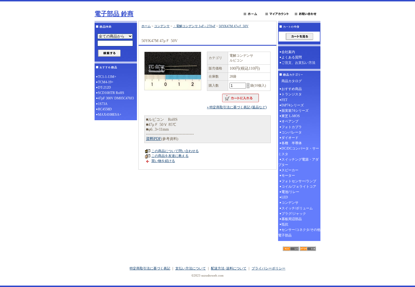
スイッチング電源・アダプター (298, 162)
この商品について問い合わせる (175, 151)
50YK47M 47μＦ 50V (233, 26)
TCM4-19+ (105, 82)
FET (284, 100)
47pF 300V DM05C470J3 (116, 98)
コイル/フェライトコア (298, 187)
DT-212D (104, 87)
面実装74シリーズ (295, 111)
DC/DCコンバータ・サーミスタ (298, 151)
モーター (288, 176)
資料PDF (153, 139)
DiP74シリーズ (292, 105)
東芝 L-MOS (290, 116)
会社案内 (288, 52)
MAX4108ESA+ (109, 115)
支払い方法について (190, 268)
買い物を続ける (163, 161)
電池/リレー (290, 192)
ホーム (146, 26)
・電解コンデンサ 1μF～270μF (194, 26)
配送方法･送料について (228, 268)
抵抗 (284, 224)
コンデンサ (162, 26)
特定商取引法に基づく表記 (150, 268)
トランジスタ (291, 94)
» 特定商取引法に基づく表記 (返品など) (237, 107)
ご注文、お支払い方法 (298, 63)
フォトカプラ (291, 127)
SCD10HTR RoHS (111, 93)
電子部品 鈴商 (114, 13)
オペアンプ (289, 121)
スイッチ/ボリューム (297, 208)
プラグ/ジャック (293, 214)
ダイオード (289, 138)
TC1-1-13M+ (107, 77)
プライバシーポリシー (268, 268)
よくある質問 (291, 57)
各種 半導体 (291, 143)
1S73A (103, 104)
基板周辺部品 (291, 219)
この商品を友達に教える (170, 156)
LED (284, 197)
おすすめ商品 (291, 89)
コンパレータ (291, 132)
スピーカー (289, 170)
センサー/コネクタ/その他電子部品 (299, 232)
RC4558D (105, 109)
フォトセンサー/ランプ (298, 181)
